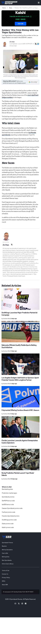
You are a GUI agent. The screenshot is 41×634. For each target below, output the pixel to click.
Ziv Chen (12, 42)
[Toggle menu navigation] (38, 2)
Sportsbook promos (8, 497)
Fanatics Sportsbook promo (10, 516)
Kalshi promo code (8, 527)
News (10, 8)
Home (4, 8)
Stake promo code (7, 523)
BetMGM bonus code (8, 500)
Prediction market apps (9, 493)
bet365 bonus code (8, 504)
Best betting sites (7, 489)
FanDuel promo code (8, 512)
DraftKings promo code (9, 520)
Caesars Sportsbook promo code (12, 508)
